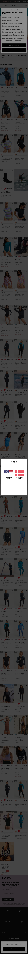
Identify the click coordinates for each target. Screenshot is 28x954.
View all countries (14, 482)
